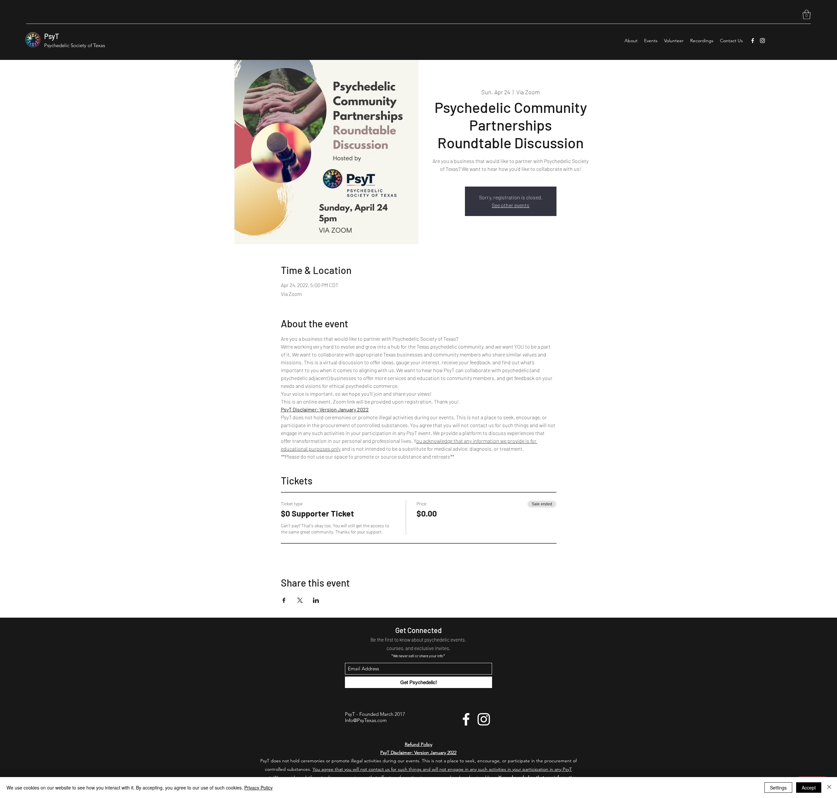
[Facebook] (752, 40)
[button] (807, 14)
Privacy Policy (258, 787)
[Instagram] (762, 40)
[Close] (829, 787)
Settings (778, 787)
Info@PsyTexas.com (366, 720)
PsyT (51, 36)
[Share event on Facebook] (284, 600)
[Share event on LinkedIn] (316, 600)
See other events (510, 205)
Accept (809, 787)
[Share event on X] (300, 600)
